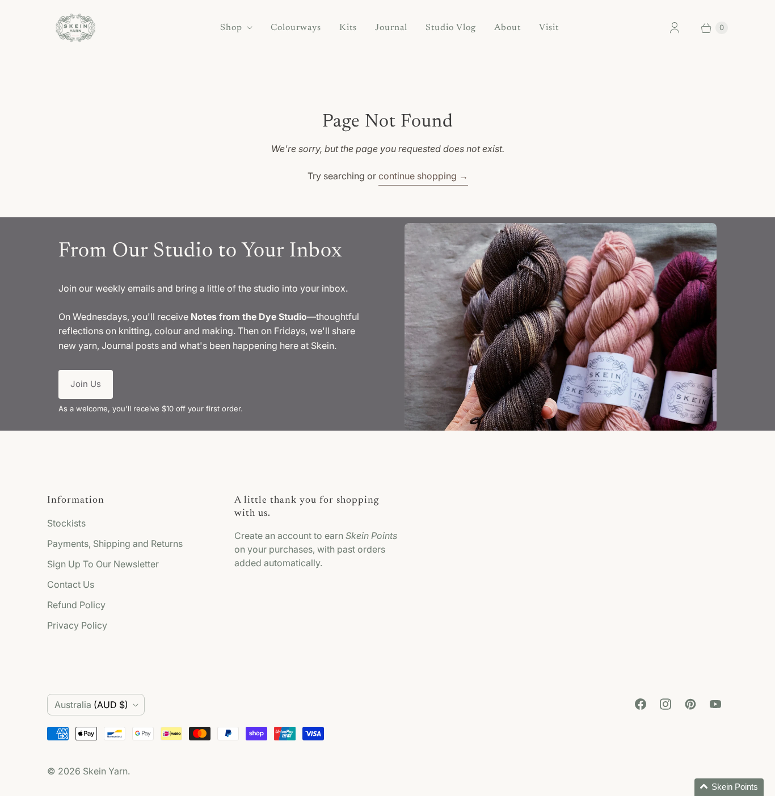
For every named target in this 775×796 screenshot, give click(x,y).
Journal (391, 27)
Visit (549, 27)
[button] (729, 787)
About (507, 27)
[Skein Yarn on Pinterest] (690, 704)
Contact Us (70, 584)
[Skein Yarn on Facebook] (640, 704)
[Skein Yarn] (75, 28)
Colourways (296, 27)
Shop (231, 27)
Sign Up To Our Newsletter (103, 564)
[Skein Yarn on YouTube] (715, 704)
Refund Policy (76, 604)
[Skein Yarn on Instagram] (665, 704)
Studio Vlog (451, 27)
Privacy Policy (77, 625)
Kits (348, 27)
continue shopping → (423, 176)
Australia (91, 704)
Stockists (66, 523)
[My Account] (674, 27)
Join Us (85, 383)
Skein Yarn (105, 771)
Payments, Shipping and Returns (115, 543)
